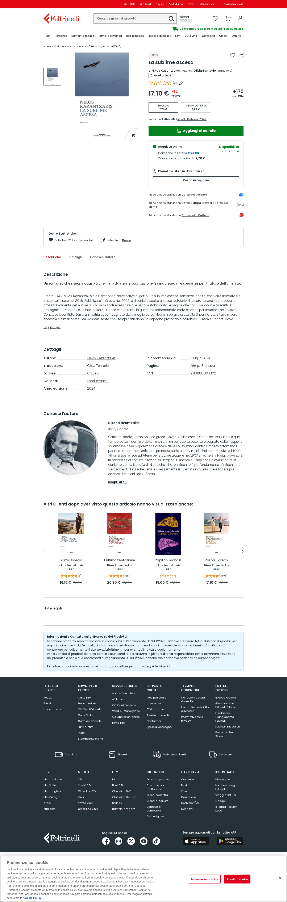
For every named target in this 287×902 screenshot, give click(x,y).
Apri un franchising (124, 693)
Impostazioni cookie (204, 879)
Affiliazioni (118, 699)
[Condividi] (242, 55)
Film (114, 779)
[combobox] (135, 18)
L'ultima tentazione (119, 560)
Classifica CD (87, 791)
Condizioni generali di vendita (193, 699)
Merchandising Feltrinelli (225, 787)
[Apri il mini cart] (228, 18)
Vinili (81, 797)
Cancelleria (188, 797)
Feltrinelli (168, 119)
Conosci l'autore (102, 257)
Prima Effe (118, 723)
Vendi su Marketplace (126, 711)
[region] (143, 879)
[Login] (240, 18)
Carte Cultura (86, 715)
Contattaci (154, 721)
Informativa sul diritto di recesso (195, 709)
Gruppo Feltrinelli (225, 697)
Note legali (52, 608)
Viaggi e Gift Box (225, 795)
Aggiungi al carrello (199, 131)
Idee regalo (222, 779)
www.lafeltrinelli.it (110, 649)
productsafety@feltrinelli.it (149, 666)
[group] (194, 28)
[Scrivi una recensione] (181, 82)
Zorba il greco (216, 560)
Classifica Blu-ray (124, 797)
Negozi (160, 4)
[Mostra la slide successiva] (243, 551)
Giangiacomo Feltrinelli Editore (225, 705)
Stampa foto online (90, 739)
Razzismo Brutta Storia (225, 734)
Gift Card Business (124, 705)
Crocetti (157, 75)
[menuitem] (48, 36)
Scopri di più (117, 482)
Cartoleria (187, 779)
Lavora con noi (53, 709)
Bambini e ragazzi (124, 809)
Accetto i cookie (237, 879)
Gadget (220, 801)
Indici (81, 733)
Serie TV (117, 803)
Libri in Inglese (52, 791)
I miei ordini (154, 703)
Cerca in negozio (196, 180)
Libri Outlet (49, 785)
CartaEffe (129, 4)
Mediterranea (97, 381)
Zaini (184, 791)
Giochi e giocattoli (158, 779)
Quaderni (187, 809)
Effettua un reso (156, 709)
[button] (171, 18)
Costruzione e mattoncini (155, 787)
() (175, 83)
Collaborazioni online (126, 717)
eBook (47, 803)
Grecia (126, 240)
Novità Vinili (85, 803)
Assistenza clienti (234, 4)
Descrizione (52, 257)
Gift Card (145, 4)
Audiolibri (49, 809)
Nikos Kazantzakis (166, 70)
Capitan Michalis (168, 560)
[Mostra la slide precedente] (44, 551)
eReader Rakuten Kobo (226, 808)
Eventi (191, 4)
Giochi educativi (157, 795)
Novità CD (84, 785)
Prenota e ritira (87, 703)
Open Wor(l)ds (190, 803)
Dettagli (75, 257)
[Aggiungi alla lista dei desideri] (232, 55)
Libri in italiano (52, 779)
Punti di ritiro (176, 4)
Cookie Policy (32, 898)
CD (80, 779)
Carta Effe (84, 697)
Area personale (156, 697)
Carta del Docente (194, 194)
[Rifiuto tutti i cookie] (280, 878)
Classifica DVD (121, 791)
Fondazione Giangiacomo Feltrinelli (224, 716)
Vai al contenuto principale (61, 4)
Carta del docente (89, 721)
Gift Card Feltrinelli (89, 709)
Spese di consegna (159, 727)
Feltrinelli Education (227, 726)
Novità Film (119, 785)
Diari (184, 785)
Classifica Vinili (88, 809)
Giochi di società (158, 801)
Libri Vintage (51, 797)
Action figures (155, 816)
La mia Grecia (71, 560)
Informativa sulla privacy (192, 718)
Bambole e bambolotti (154, 808)
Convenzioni (207, 4)
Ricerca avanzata (186, 18)
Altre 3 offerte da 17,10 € (192, 119)
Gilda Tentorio (205, 70)
